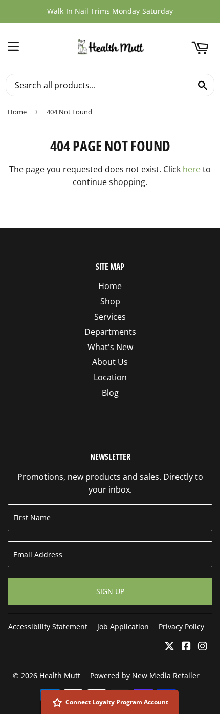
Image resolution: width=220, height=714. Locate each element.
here (192, 169)
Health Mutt (59, 675)
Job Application (123, 626)
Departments (110, 331)
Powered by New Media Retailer (145, 675)
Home (17, 111)
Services (110, 316)
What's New (110, 347)
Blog (110, 392)
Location (110, 377)
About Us (110, 362)
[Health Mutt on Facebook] (186, 646)
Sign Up (110, 591)
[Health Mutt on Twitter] (169, 646)
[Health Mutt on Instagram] (202, 646)
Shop (110, 301)
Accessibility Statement (47, 626)
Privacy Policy (181, 626)
